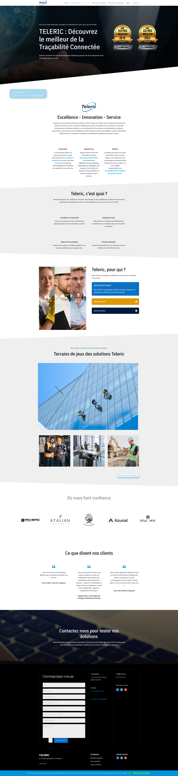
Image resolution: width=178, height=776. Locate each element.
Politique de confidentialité (141, 773)
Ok (130, 773)
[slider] (40, 95)
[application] (28, 95)
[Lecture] (15, 95)
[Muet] (37, 95)
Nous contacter (95, 765)
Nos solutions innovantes (116, 3)
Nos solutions (95, 761)
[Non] (176, 773)
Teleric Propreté (75, 3)
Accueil (66, 3)
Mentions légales (96, 758)
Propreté (108, 202)
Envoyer (61, 740)
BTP (117, 202)
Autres (135, 3)
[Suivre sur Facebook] (117, 689)
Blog (127, 3)
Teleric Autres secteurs (99, 3)
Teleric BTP (86, 3)
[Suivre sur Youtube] (125, 689)
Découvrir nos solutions (127, 476)
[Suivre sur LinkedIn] (121, 689)
